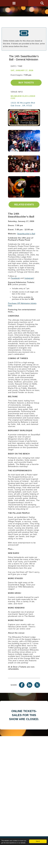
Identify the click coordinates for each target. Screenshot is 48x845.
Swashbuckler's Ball (26, 234)
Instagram (29, 278)
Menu (14, 3)
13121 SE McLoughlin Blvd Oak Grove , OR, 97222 (23, 104)
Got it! (38, 841)
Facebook (15, 278)
